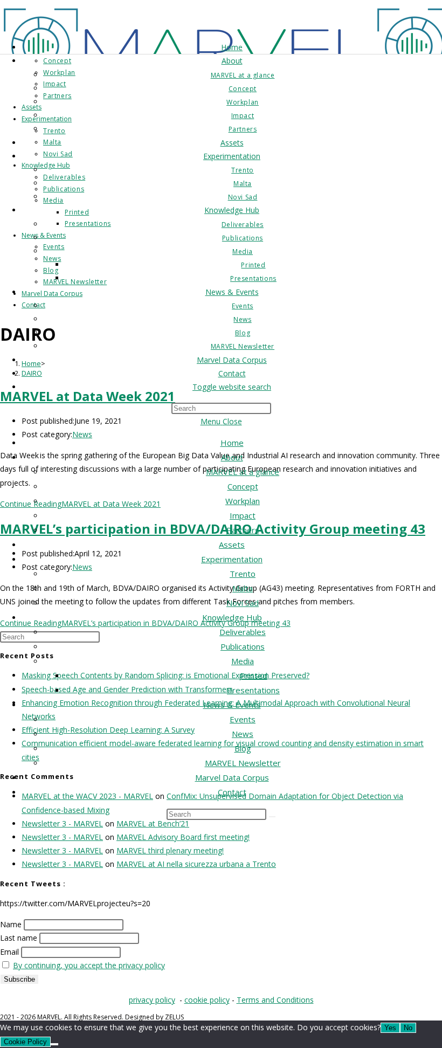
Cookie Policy (25, 1042)
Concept (242, 486)
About (232, 457)
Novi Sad (242, 602)
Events (242, 719)
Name (11, 924)
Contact (232, 792)
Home (232, 442)
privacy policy (152, 1000)
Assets (232, 544)
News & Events (232, 704)
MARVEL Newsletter (243, 762)
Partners (242, 530)
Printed (253, 675)
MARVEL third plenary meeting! (170, 850)
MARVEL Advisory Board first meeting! (183, 837)
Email (9, 952)
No (408, 1028)
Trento (242, 573)
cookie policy (207, 1000)
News (242, 733)
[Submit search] (272, 817)
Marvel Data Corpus (232, 777)
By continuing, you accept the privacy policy (89, 965)
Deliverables (242, 631)
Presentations (253, 690)
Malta (242, 588)
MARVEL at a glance (242, 471)
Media (242, 661)
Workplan (242, 500)
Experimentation (232, 559)
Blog (242, 748)
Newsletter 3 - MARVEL (62, 823)
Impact (242, 515)
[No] (54, 1044)
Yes (390, 1028)
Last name (18, 938)
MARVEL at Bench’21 (152, 823)
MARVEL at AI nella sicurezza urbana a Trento (196, 864)
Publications (242, 646)
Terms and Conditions (275, 1000)
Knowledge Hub (232, 617)
